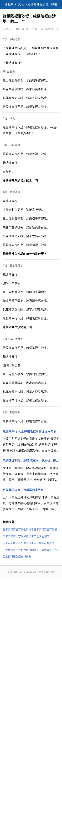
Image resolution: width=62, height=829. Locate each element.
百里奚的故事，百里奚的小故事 (23, 490)
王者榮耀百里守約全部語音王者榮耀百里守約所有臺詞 (31, 529)
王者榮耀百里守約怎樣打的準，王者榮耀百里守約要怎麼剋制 (31, 549)
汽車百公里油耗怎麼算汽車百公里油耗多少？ (28, 543)
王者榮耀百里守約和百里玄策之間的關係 (26, 536)
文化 (21, 4)
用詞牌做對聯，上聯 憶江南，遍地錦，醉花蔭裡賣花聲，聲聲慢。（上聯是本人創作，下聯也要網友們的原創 (31, 460)
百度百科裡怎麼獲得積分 (17, 556)
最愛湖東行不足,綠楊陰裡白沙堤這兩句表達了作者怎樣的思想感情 (31, 431)
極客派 (8, 4)
